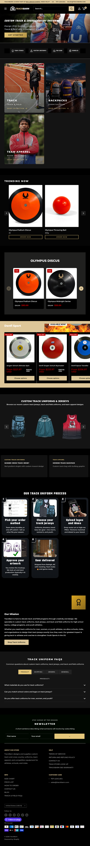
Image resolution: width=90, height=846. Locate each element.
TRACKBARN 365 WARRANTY (61, 767)
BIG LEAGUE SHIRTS (33, 2)
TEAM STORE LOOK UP (58, 764)
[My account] (79, 8)
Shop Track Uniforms (16, 642)
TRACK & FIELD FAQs (13, 796)
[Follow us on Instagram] (14, 815)
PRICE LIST (9, 782)
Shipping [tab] (38, 672)
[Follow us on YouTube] (18, 815)
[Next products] (81, 288)
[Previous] (6, 213)
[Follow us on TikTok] (22, 815)
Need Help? (45, 2)
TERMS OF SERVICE (57, 754)
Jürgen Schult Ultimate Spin (18, 366)
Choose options (20, 378)
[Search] (71, 8)
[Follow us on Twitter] (10, 815)
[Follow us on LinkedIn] (26, 815)
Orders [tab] (51, 672)
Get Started (15, 35)
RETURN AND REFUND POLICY (62, 757)
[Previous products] (9, 288)
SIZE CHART (9, 779)
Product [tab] (25, 672)
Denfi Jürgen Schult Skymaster (51, 366)
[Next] (83, 213)
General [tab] (65, 672)
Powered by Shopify (11, 839)
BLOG (6, 792)
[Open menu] (5, 9)
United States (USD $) (14, 805)
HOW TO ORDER (11, 785)
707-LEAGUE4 (60, 2)
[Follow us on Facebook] (5, 815)
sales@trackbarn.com (76, 2)
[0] (83, 8)
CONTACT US (54, 761)
